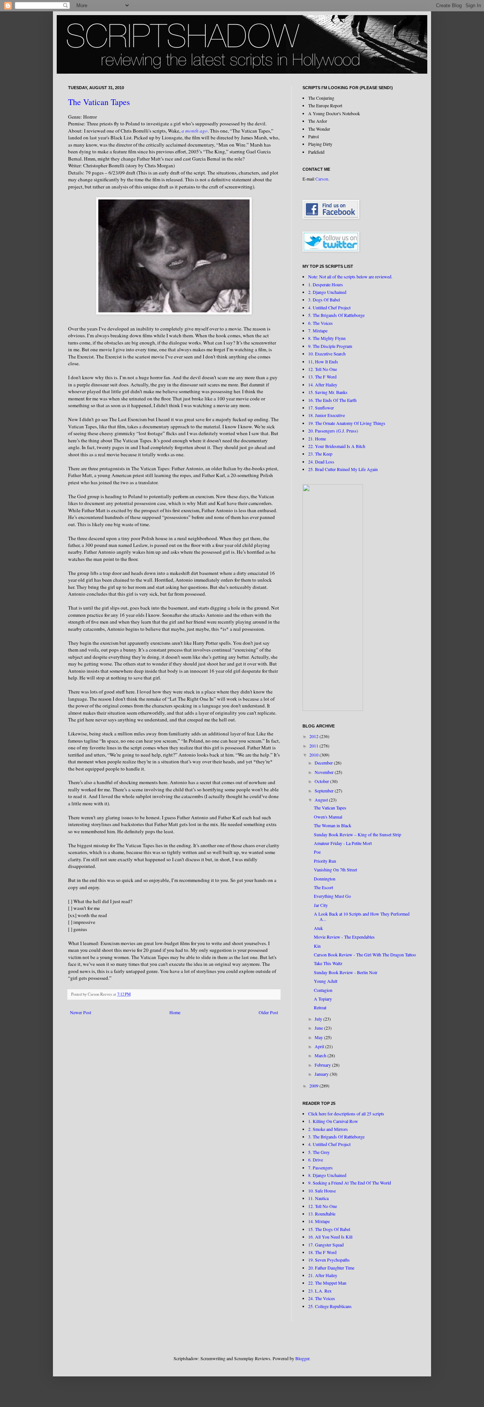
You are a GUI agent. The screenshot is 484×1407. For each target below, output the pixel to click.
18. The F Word (322, 1252)
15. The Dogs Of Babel (329, 1229)
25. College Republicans (330, 1306)
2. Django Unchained (327, 292)
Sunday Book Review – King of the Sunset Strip (357, 834)
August (322, 800)
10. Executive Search (327, 354)
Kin (317, 946)
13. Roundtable (321, 1214)
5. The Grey (319, 1152)
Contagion (323, 990)
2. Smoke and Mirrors (328, 1129)
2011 (314, 746)
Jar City (321, 905)
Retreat (320, 1007)
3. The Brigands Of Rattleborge (336, 1137)
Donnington (324, 879)
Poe (317, 852)
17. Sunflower (321, 408)
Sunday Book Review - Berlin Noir (345, 972)
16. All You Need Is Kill (330, 1237)
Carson (321, 179)
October (322, 781)
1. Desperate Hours (325, 284)
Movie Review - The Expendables (344, 937)
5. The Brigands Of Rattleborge (336, 315)
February (323, 1065)
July (319, 1019)
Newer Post (80, 1012)
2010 (314, 755)
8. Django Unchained (327, 1175)
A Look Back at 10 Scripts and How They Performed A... (362, 916)
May (319, 1037)
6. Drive (315, 1160)
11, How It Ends (323, 361)
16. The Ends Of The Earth (332, 400)
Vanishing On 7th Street (335, 869)
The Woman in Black (332, 825)
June (319, 1028)
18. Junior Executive (326, 415)
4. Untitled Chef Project (329, 307)
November (325, 772)
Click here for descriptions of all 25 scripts (346, 1113)
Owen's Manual (328, 817)
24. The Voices (321, 1298)
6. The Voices (320, 323)
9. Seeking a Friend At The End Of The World (349, 1183)
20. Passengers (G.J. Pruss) (333, 431)
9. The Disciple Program (330, 346)
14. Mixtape (319, 1221)
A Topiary (323, 999)
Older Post (268, 1012)
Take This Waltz (328, 963)
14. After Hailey (322, 384)
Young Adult (325, 981)
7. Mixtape (317, 330)
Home (174, 1012)
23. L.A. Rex (320, 1291)
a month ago (195, 130)
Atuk (318, 928)
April (320, 1046)
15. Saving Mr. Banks (327, 392)
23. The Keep (320, 454)
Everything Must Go (332, 896)
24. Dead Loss (321, 462)
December (324, 763)
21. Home (317, 439)
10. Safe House (322, 1191)
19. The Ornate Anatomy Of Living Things (346, 423)
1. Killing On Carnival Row (333, 1121)
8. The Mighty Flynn (327, 338)
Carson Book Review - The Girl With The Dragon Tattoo (365, 954)
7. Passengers (320, 1168)
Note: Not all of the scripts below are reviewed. (350, 276)
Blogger (302, 1358)
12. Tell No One (322, 369)
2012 (314, 736)
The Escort (323, 887)
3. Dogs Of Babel (324, 300)
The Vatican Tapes (99, 101)
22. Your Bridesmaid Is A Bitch (336, 446)
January (322, 1074)
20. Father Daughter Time (331, 1268)
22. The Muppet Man (327, 1283)
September (325, 791)
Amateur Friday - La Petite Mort (343, 843)
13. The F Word (322, 377)
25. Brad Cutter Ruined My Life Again (343, 469)
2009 (314, 1086)
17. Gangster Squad (326, 1245)
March (321, 1055)
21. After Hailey (322, 1275)
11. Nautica (318, 1198)
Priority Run (325, 861)
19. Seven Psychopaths (329, 1260)
